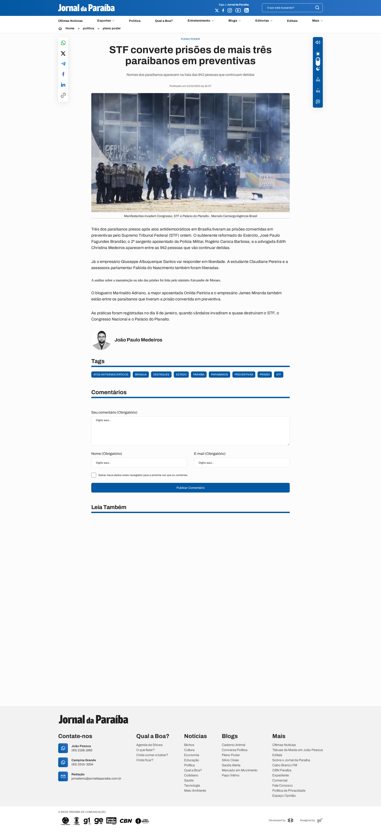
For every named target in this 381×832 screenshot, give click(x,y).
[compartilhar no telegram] (63, 64)
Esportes (104, 20)
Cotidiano (191, 775)
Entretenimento (199, 20)
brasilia (141, 374)
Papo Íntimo (230, 775)
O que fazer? (145, 750)
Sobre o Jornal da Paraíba (291, 760)
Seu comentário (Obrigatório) (114, 412)
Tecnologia (192, 785)
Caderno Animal (233, 745)
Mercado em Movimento (240, 770)
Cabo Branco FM (284, 765)
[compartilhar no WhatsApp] (63, 43)
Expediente (280, 775)
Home (69, 28)
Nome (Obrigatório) (106, 453)
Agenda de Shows (149, 745)
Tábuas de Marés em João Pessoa (297, 750)
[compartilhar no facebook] (63, 74)
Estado (181, 374)
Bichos (189, 745)
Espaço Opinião (284, 795)
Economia (191, 755)
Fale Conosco (282, 785)
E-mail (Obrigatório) (210, 453)
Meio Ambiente (195, 790)
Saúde (189, 780)
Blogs (232, 20)
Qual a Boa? (164, 20)
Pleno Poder (231, 755)
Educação (191, 760)
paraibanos (219, 374)
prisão (265, 374)
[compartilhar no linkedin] (63, 84)
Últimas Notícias (70, 20)
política (88, 28)
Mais (315, 20)
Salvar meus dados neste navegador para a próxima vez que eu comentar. (143, 475)
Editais (292, 20)
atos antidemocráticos (110, 374)
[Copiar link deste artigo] (63, 95)
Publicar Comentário (190, 487)
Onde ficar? (144, 760)
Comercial (279, 780)
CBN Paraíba (281, 770)
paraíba (198, 374)
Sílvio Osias (230, 760)
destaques (161, 374)
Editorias (262, 20)
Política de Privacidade (288, 790)
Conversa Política (234, 750)
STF (278, 374)
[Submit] (317, 8)
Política (134, 20)
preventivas (244, 374)
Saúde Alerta (231, 765)
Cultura (189, 750)
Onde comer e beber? (152, 755)
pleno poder (112, 28)
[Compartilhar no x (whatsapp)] (63, 53)
